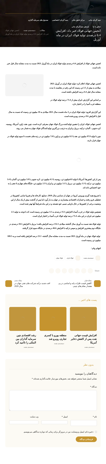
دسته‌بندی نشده (88, 258)
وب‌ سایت (34, 417)
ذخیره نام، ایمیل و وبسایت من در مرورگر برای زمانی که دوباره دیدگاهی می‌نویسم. (58, 432)
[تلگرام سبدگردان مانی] (10, 8)
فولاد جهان (59, 258)
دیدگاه (93, 387)
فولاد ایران (70, 258)
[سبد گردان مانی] (91, 7)
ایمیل (65, 417)
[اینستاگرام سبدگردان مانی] (14, 8)
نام (95, 417)
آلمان (14, 179)
